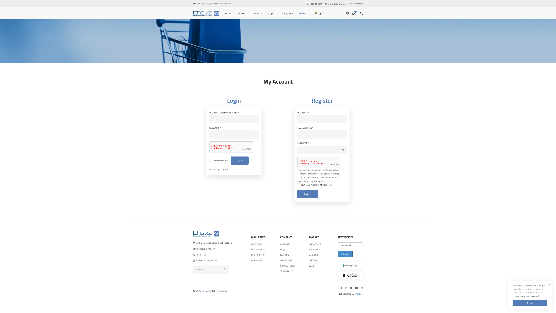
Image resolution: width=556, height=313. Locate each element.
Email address (309, 128)
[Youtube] (356, 288)
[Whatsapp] (362, 288)
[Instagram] (346, 288)
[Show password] (255, 134)
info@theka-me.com (206, 249)
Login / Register (356, 4)
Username (307, 112)
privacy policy (318, 181)
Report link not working (206, 261)
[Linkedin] (351, 288)
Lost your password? (218, 169)
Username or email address (228, 112)
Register (307, 194)
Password (219, 128)
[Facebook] (342, 288)
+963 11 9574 (202, 255)
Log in (240, 160)
